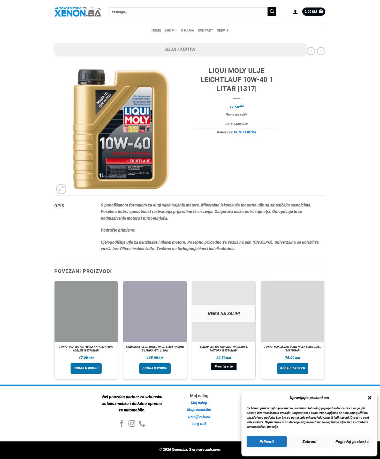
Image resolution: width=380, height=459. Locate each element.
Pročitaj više (224, 366)
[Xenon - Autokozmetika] (77, 12)
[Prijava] (295, 11)
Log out (199, 423)
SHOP (169, 30)
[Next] (324, 332)
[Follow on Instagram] (131, 424)
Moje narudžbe (199, 410)
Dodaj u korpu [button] (86, 368)
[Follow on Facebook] (121, 424)
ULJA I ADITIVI (180, 49)
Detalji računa (199, 417)
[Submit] (272, 11)
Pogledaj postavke (352, 441)
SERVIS (223, 30)
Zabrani (309, 441)
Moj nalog (199, 403)
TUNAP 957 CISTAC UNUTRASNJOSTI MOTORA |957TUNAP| (224, 348)
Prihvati (267, 441)
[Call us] (142, 424)
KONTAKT (205, 30)
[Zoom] (61, 189)
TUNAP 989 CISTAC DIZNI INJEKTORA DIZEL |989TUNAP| (292, 348)
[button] (369, 397)
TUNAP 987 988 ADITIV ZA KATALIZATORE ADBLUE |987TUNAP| (86, 348)
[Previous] (54, 332)
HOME (156, 30)
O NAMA (187, 30)
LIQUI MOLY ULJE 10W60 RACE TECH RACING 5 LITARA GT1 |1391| (155, 348)
